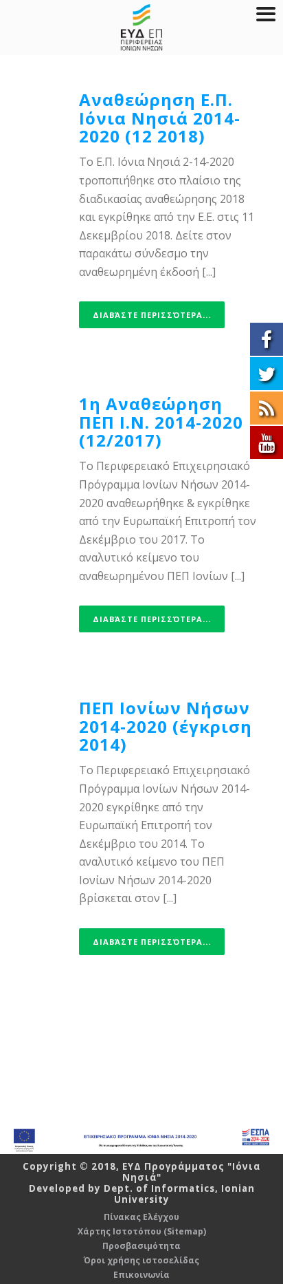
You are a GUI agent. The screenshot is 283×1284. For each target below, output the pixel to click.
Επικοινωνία (141, 1275)
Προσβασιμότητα (141, 1246)
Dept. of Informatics (159, 1188)
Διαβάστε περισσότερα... (152, 315)
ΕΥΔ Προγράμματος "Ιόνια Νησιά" (191, 1172)
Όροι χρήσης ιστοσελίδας (141, 1260)
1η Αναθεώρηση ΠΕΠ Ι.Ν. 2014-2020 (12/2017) (161, 421)
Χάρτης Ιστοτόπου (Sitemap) (142, 1231)
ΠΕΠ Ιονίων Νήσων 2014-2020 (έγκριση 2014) (165, 726)
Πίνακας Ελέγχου (141, 1217)
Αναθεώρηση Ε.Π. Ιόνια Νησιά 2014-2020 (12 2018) (159, 117)
